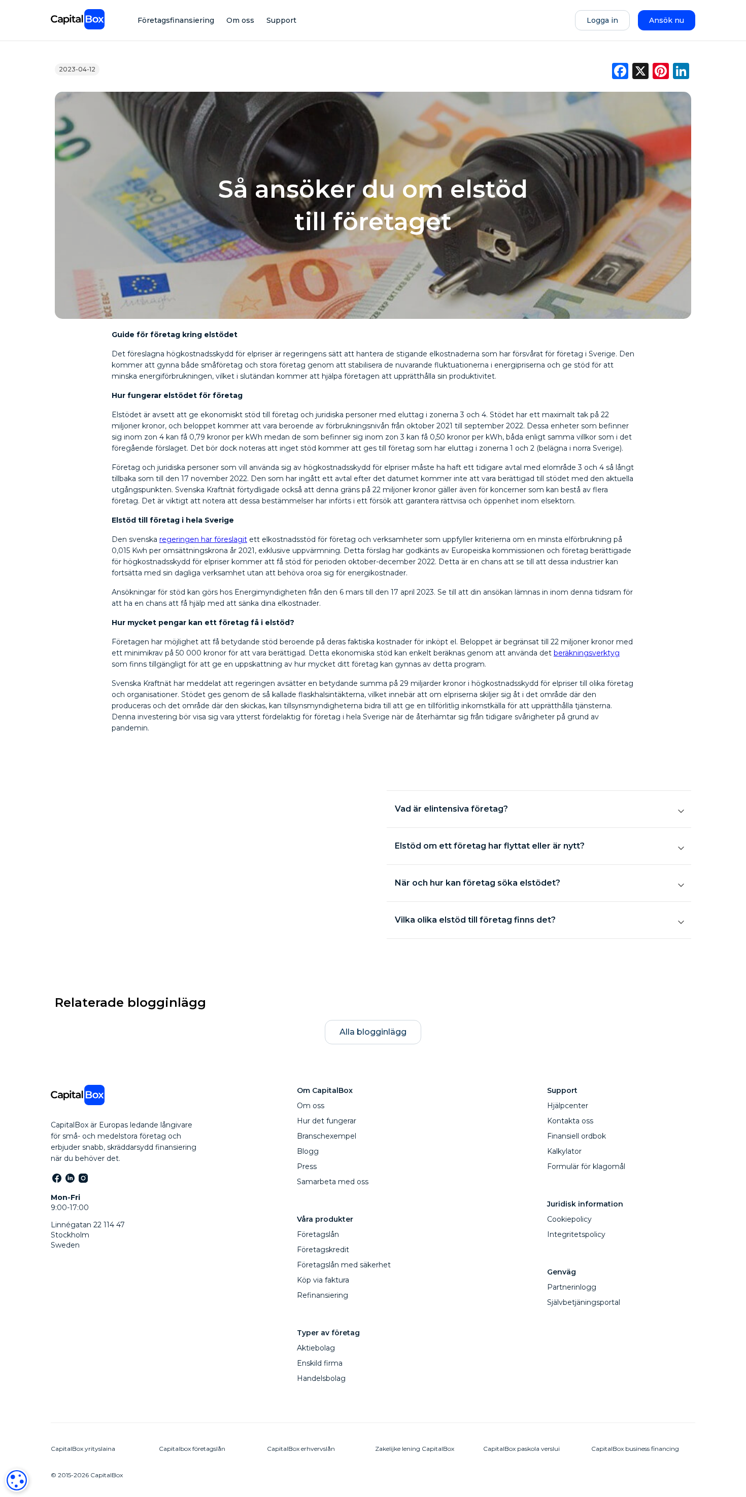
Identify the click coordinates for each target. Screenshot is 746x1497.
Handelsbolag (321, 1378)
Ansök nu (666, 20)
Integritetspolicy (576, 1234)
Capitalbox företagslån (192, 1448)
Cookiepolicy (569, 1219)
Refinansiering (322, 1295)
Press (307, 1166)
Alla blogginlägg (373, 1032)
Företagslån (318, 1234)
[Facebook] (56, 1177)
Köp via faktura (323, 1280)
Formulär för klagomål (586, 1166)
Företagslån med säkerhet (344, 1264)
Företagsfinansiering (176, 20)
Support (281, 20)
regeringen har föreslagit (203, 539)
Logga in (602, 20)
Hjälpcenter (567, 1105)
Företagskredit (323, 1249)
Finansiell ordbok (576, 1136)
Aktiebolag (316, 1348)
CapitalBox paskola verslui (521, 1448)
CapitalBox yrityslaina (83, 1448)
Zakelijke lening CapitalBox (414, 1448)
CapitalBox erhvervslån (301, 1448)
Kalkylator (564, 1151)
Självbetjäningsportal (583, 1302)
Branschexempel (326, 1136)
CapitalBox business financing (635, 1448)
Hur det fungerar (326, 1120)
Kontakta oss (570, 1120)
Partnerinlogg (571, 1287)
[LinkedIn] (69, 1177)
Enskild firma (320, 1363)
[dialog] (16, 1480)
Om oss (240, 20)
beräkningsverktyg (587, 653)
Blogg (308, 1151)
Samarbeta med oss (332, 1181)
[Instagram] (82, 1177)
